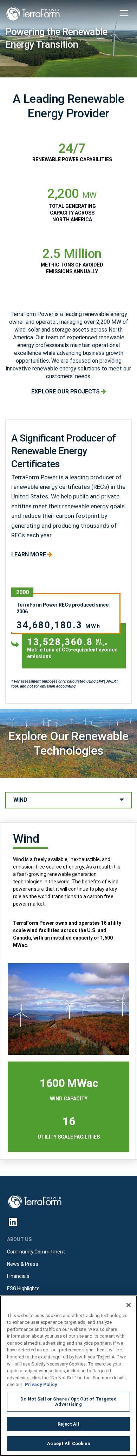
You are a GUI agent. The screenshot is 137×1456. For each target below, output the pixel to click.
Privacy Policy (41, 1384)
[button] (124, 13)
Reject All (68, 1424)
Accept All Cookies (68, 1443)
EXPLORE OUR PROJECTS (66, 391)
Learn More (29, 554)
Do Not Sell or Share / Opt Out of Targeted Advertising (68, 1401)
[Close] (128, 1305)
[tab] (68, 800)
